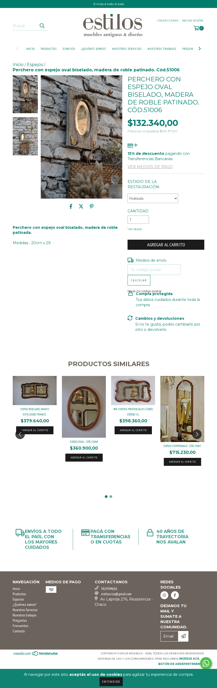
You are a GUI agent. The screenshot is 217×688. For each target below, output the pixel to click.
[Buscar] (42, 25)
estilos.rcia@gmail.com (116, 593)
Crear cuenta (167, 20)
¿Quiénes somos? (93, 49)
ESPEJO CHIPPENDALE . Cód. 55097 (182, 446)
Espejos (35, 64)
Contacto (19, 631)
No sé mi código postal (144, 291)
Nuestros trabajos (162, 49)
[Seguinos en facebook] (175, 595)
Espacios (69, 49)
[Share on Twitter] (81, 206)
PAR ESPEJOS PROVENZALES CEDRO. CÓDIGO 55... (133, 411)
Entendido (111, 681)
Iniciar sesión (192, 20)
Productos (49, 49)
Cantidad (138, 211)
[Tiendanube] (36, 655)
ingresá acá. (189, 658)
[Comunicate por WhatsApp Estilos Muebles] (206, 663)
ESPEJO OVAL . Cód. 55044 (84, 442)
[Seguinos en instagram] (164, 595)
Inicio (30, 49)
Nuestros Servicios (127, 49)
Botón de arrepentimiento (181, 664)
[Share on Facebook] (71, 206)
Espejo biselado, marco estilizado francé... (34, 411)
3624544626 (109, 588)
